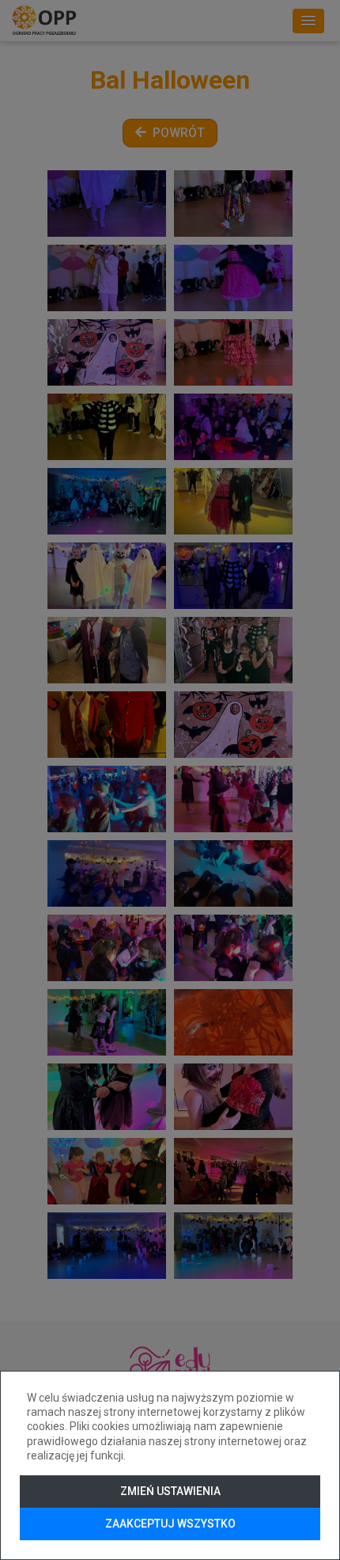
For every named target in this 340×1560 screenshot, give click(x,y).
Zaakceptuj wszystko (170, 1523)
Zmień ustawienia (170, 1491)
